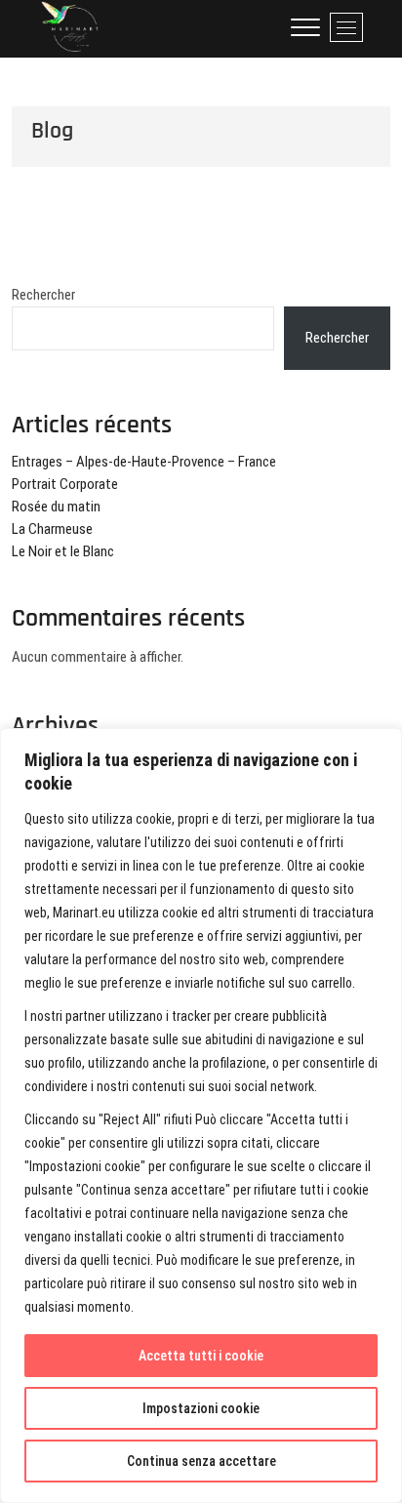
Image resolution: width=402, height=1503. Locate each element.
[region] (201, 1115)
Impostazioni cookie (201, 1408)
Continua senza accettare (201, 1461)
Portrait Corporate (65, 484)
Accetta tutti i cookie (201, 1355)
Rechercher (43, 295)
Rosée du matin (56, 506)
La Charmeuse (52, 529)
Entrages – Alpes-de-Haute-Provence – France (144, 461)
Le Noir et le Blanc (63, 551)
